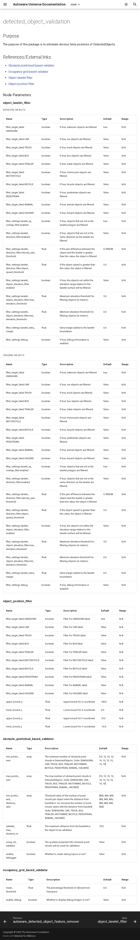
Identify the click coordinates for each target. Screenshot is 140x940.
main (74, 4)
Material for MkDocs (25, 936)
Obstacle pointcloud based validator (31, 65)
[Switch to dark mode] (126, 4)
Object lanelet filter (20, 77)
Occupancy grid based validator (28, 71)
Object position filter (21, 84)
